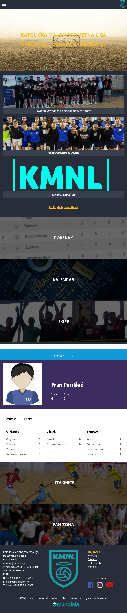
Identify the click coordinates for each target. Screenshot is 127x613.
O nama (92, 559)
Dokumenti (94, 563)
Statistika (10, 419)
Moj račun (94, 552)
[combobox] (64, 356)
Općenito (27, 419)
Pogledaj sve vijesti (64, 207)
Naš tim (92, 567)
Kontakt (92, 555)
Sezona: (63, 352)
